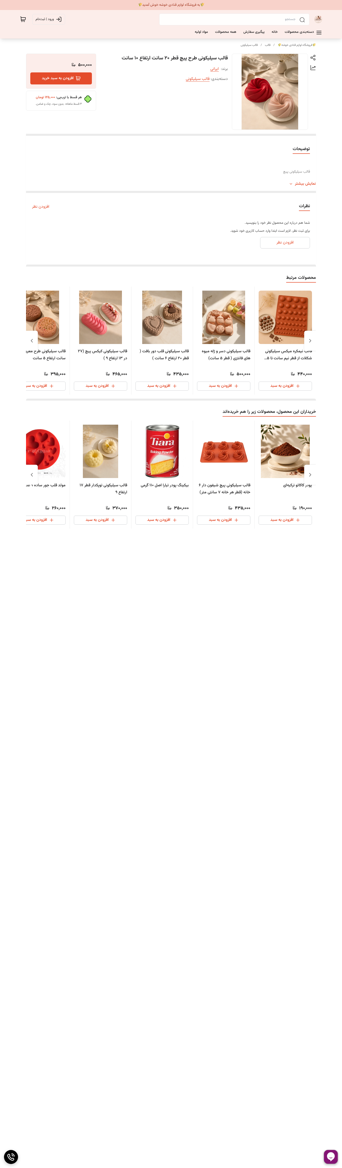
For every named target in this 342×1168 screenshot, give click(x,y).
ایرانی (214, 69)
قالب (267, 45)
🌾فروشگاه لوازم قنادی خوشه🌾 (297, 45)
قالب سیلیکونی (249, 45)
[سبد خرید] (23, 19)
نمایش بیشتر (305, 184)
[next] (32, 341)
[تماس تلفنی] (11, 1157)
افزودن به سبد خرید (58, 78)
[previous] (310, 341)
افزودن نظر (40, 207)
